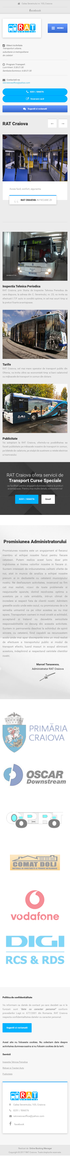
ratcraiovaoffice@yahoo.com (16, 82)
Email (48, 499)
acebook (36, 10)
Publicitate (10, 438)
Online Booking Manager (40, 1148)
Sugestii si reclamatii (37, 108)
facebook (19, 1124)
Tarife (7, 364)
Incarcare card (37, 99)
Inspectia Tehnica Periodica (21, 286)
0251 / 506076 (37, 91)
